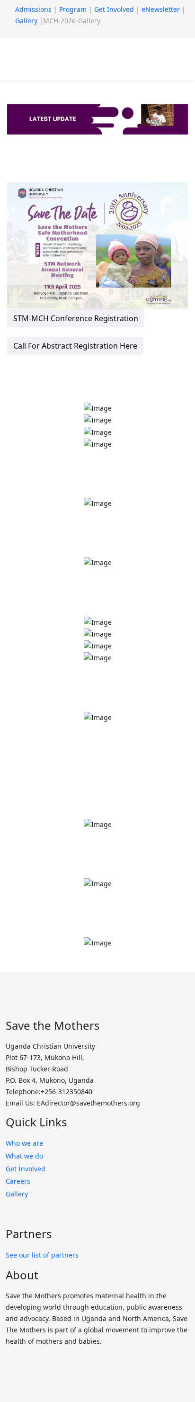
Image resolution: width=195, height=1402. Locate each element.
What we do (24, 1155)
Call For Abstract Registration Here (75, 346)
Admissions (33, 9)
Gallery (26, 20)
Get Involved (114, 9)
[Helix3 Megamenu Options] (55, 58)
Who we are (24, 1143)
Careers (19, 1181)
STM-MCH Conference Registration (75, 318)
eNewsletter (161, 9)
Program (73, 9)
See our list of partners (42, 1254)
